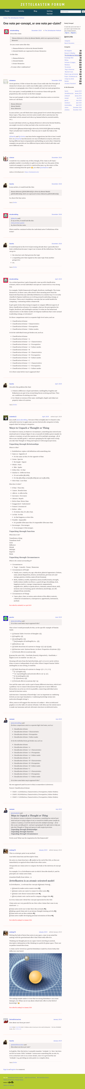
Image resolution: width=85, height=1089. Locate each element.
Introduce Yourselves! (70, 83)
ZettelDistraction (15, 1019)
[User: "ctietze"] (5, 158)
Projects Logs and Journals (71, 74)
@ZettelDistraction (17, 1045)
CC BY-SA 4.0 (18, 1029)
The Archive (68, 67)
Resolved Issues (69, 72)
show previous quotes (17, 223)
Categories (67, 41)
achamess (12, 80)
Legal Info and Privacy (30, 1077)
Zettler (15, 202)
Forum (7, 11)
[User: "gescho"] (5, 618)
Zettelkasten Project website (15, 1077)
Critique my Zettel (69, 79)
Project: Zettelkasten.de (71, 76)
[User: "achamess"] (5, 81)
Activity (21, 11)
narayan (11, 719)
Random (67, 81)
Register (13, 1069)
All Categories (68, 50)
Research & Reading (70, 53)
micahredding (14, 30)
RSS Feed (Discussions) (43, 1077)
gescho (11, 617)
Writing (66, 60)
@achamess (44, 167)
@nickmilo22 (15, 813)
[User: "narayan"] (5, 720)
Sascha (11, 184)
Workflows (67, 65)
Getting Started (49, 12)
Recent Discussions (69, 43)
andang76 (12, 850)
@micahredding (22, 420)
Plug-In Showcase (69, 69)
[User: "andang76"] (5, 851)
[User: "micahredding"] (6, 31)
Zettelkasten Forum (43, 4)
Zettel (10, 1027)
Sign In (5, 1069)
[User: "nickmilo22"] (5, 417)
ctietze (11, 157)
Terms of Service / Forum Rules (13, 1080)
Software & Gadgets (70, 62)
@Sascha (12, 136)
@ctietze (22, 136)
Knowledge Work (69, 58)
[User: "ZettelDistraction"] (5, 1020)
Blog (35, 11)
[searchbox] (70, 11)
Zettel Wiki (18, 1027)
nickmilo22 (12, 417)
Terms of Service (8, 1085)
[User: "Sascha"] (5, 185)
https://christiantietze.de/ (32, 172)
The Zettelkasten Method (53, 30)
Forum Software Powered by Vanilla (8, 1082)
